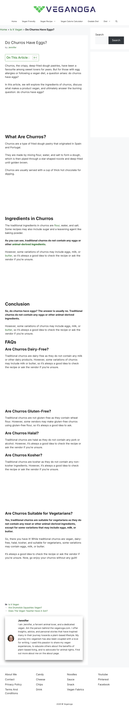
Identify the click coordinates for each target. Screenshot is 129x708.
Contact (9, 679)
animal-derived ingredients (28, 244)
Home (14, 21)
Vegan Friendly (28, 21)
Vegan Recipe (46, 21)
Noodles (72, 674)
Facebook (104, 684)
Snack (70, 684)
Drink (39, 689)
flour (57, 225)
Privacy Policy (13, 684)
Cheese (40, 679)
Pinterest (103, 679)
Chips (39, 684)
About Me (11, 674)
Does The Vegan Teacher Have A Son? (28, 611)
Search (99, 34)
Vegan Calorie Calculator (72, 21)
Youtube (103, 674)
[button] (116, 21)
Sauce (70, 679)
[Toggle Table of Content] (33, 57)
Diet (105, 21)
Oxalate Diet (93, 21)
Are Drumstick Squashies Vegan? (25, 607)
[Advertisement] (44, 115)
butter (8, 255)
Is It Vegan (16, 29)
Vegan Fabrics (75, 689)
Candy (40, 674)
